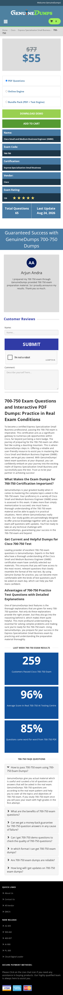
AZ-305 (8, 925)
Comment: (10, 367)
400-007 (8, 938)
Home (4, 30)
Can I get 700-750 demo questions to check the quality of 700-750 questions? (30, 839)
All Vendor (9, 905)
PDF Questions (16, 80)
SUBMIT (31, 344)
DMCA (7, 911)
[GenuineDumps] (32, 11)
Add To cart (31, 123)
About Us (9, 893)
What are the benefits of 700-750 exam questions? (31, 813)
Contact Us (10, 899)
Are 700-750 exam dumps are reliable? (32, 860)
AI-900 (7, 944)
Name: (8, 327)
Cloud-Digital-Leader (14, 956)
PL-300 (8, 950)
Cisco (13, 30)
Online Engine (15, 91)
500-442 (8, 932)
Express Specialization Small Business (34, 30)
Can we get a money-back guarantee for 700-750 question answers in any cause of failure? (31, 826)
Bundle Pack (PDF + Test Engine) (25, 102)
